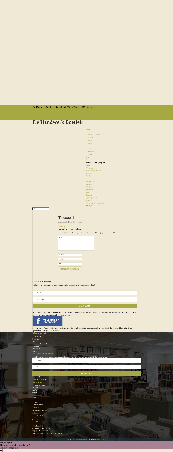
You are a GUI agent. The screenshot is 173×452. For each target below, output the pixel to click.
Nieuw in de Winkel (94, 135)
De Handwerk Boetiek (80, 440)
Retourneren (36, 346)
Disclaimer (36, 349)
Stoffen (90, 140)
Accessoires (91, 146)
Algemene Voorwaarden (41, 115)
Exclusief (90, 154)
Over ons (35, 351)
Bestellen (35, 339)
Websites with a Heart (98, 440)
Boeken (90, 149)
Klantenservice (37, 336)
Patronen (90, 137)
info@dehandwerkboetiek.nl (40, 422)
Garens (90, 143)
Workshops (91, 151)
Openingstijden (37, 110)
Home (88, 129)
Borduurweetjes (37, 404)
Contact (88, 160)
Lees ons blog (36, 377)
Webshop (89, 168)
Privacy (35, 112)
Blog (88, 192)
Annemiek (64, 222)
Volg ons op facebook (39, 379)
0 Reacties (79, 222)
